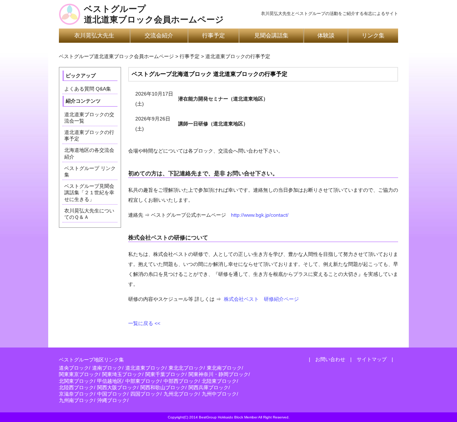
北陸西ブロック (76, 387)
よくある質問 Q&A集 (87, 89)
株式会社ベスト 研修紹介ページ (261, 299)
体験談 (326, 35)
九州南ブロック (76, 400)
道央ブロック (74, 368)
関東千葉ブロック (165, 374)
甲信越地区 (109, 381)
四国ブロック (145, 394)
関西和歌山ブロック (162, 387)
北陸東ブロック (219, 381)
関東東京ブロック (79, 374)
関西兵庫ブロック (208, 387)
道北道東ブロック (145, 368)
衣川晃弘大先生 (94, 35)
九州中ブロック (219, 394)
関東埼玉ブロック (122, 374)
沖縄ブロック (112, 400)
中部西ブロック (181, 381)
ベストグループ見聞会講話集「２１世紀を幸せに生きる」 (89, 192)
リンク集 (373, 35)
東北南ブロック (224, 368)
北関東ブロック (76, 381)
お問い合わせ (330, 359)
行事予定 (213, 35)
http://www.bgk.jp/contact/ (259, 215)
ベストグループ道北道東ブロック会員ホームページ (154, 14)
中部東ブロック (142, 381)
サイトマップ (372, 359)
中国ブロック (112, 394)
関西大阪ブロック (117, 387)
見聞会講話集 (271, 35)
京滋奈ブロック (76, 394)
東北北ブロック (186, 368)
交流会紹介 (159, 35)
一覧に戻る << (144, 323)
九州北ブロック (181, 394)
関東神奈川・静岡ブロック (218, 374)
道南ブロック (107, 368)
